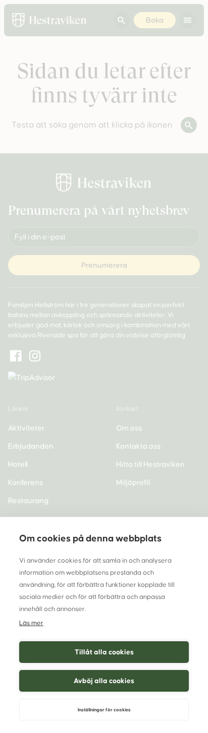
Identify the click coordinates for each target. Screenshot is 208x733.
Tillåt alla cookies (104, 652)
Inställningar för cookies (104, 709)
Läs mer (31, 623)
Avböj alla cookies (104, 681)
